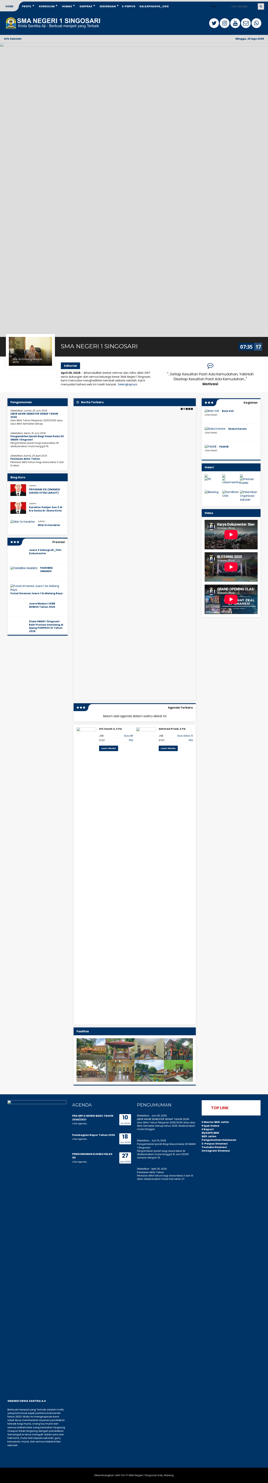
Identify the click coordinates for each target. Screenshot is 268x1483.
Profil (26, 6)
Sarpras (85, 6)
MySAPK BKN (210, 1133)
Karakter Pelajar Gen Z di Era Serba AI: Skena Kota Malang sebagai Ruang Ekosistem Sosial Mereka (45, 512)
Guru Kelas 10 (125, 735)
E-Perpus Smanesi (215, 1143)
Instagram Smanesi (216, 1151)
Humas (67, 6)
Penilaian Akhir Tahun (25, 458)
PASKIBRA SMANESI (46, 569)
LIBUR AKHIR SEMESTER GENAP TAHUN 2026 (34, 415)
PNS (131, 740)
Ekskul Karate (237, 428)
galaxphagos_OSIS (154, 6)
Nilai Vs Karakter (49, 525)
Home (9, 6)
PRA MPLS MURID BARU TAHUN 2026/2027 (92, 1117)
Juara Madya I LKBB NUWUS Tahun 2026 (42, 605)
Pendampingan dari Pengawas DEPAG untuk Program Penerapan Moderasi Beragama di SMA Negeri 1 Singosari (129, 684)
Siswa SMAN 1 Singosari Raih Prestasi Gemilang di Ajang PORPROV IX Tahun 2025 (46, 626)
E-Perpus (128, 6)
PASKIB (224, 446)
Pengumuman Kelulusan (219, 1140)
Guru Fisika (186, 735)
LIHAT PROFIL (108, 748)
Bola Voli (228, 411)
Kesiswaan (108, 6)
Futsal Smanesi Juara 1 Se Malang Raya (36, 593)
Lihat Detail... (211, 414)
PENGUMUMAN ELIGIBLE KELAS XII (92, 1155)
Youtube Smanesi (214, 1147)
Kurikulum (47, 6)
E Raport (208, 1129)
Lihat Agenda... (79, 1123)
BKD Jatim (209, 1136)
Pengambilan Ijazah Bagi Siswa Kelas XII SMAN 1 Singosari (37, 438)
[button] (181, 409)
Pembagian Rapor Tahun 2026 (93, 1135)
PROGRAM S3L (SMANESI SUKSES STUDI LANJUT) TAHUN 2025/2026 (44, 493)
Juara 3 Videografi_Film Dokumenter (45, 551)
